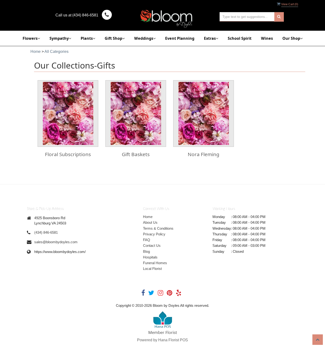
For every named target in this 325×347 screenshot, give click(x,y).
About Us (150, 222)
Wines (267, 38)
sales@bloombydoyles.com (56, 242)
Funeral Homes (155, 263)
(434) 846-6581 (46, 232)
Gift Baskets (136, 154)
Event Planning (179, 38)
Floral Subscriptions (68, 154)
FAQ (146, 240)
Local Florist (152, 269)
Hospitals (150, 257)
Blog (146, 251)
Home (35, 52)
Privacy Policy (154, 234)
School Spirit (239, 38)
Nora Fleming (203, 154)
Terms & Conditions (158, 228)
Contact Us (152, 245)
